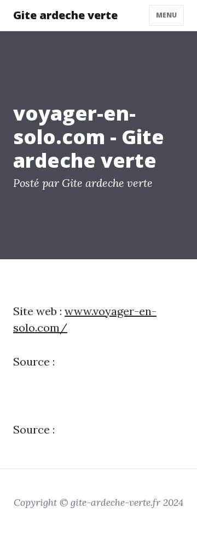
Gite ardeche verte (65, 15)
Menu (166, 15)
